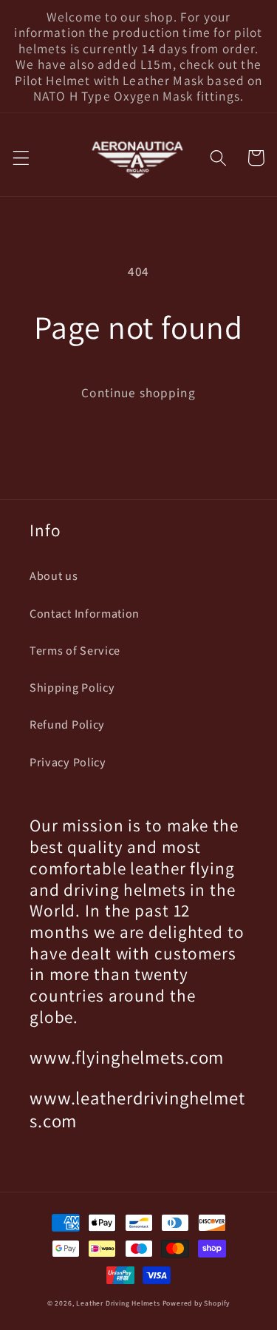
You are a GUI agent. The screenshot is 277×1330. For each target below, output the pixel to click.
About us (54, 576)
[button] (21, 158)
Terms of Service (75, 651)
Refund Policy (67, 725)
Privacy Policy (68, 763)
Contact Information (85, 614)
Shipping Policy (72, 688)
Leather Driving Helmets (118, 1303)
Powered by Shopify (196, 1303)
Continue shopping (138, 393)
